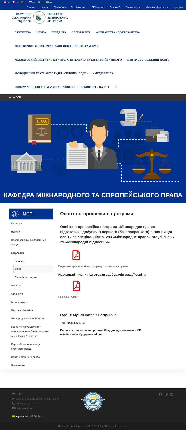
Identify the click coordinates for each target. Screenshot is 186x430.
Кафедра (16, 223)
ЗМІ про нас (98, 7)
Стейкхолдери (133, 7)
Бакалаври (17, 252)
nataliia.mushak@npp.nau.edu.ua (81, 334)
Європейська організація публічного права (26, 346)
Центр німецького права (25, 356)
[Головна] (10, 97)
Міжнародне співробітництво (28, 318)
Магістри (16, 285)
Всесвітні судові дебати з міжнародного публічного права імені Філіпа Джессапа (30, 331)
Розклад (19, 260)
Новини (44, 7)
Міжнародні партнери (157, 7)
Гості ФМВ (115, 7)
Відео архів (60, 7)
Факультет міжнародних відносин (21, 18)
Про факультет (78, 7)
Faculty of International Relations (57, 18)
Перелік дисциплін (26, 277)
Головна (31, 7)
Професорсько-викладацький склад (28, 242)
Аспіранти (17, 293)
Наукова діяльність (22, 310)
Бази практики (19, 302)
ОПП (18, 269)
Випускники (18, 365)
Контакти (178, 7)
